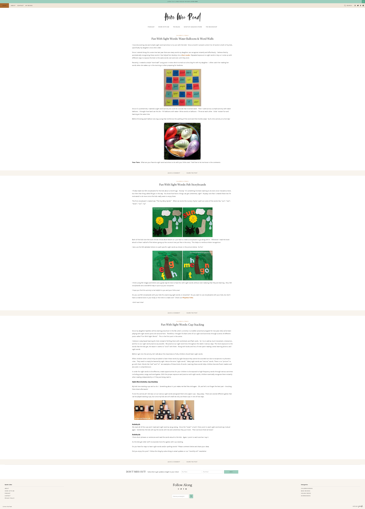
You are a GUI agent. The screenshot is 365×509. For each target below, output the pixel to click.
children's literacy (182, 35)
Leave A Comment (174, 173)
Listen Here (194, 1)
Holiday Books (306, 493)
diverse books (305, 496)
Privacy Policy (10, 498)
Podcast (151, 27)
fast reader (186, 55)
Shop (4, 5)
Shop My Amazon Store (193, 27)
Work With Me (163, 27)
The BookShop (211, 27)
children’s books (307, 488)
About (13, 5)
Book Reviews (305, 491)
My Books (28, 5)
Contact (20, 5)
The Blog (176, 27)
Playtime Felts (187, 297)
